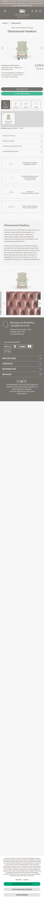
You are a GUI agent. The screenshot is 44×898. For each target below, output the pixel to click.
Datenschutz (18, 879)
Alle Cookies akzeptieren (22, 884)
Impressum (26, 879)
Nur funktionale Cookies (22, 889)
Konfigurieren (22, 895)
